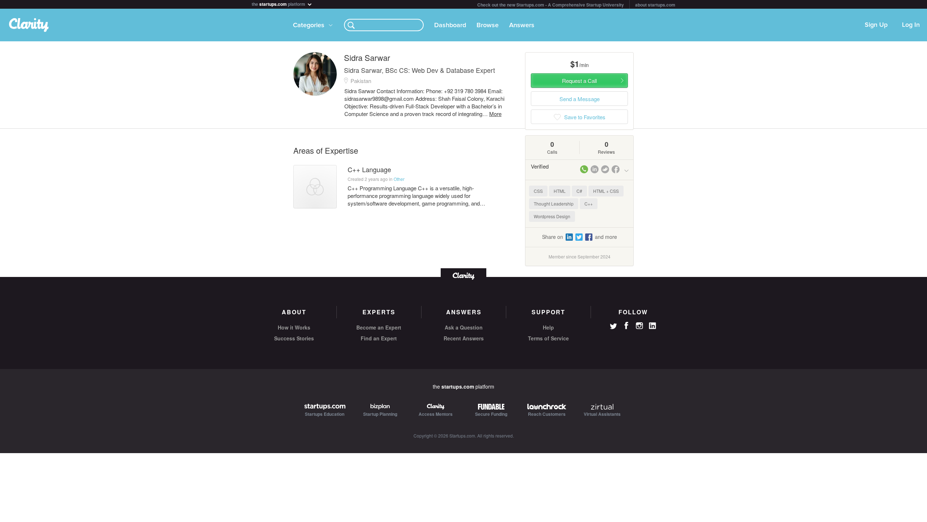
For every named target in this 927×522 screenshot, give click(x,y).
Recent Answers (464, 338)
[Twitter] (613, 327)
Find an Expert (379, 338)
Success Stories (294, 338)
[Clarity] (463, 275)
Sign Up (876, 25)
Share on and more (579, 236)
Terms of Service (548, 338)
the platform (279, 3)
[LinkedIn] (652, 326)
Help (548, 327)
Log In (911, 25)
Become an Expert (378, 327)
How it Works (294, 327)
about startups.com (655, 4)
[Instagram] (639, 326)
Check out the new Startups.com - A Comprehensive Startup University (550, 4)
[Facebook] (626, 325)
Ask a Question (464, 327)
